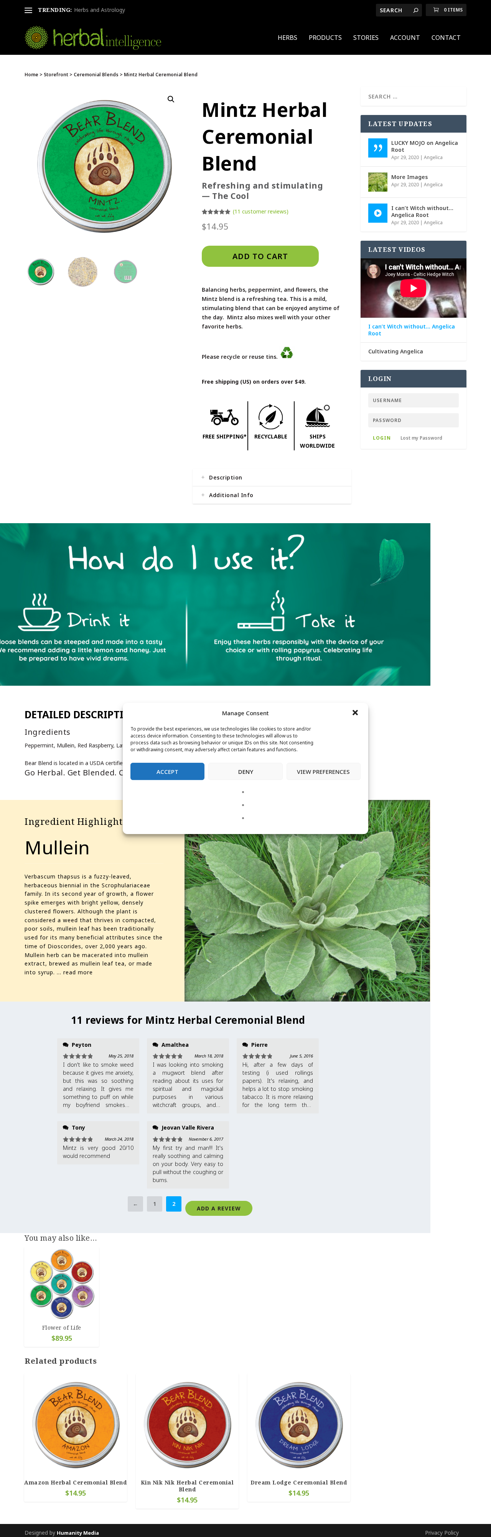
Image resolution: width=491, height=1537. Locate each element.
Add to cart (260, 256)
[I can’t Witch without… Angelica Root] (377, 213)
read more (78, 972)
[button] (356, 713)
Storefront (56, 74)
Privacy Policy (442, 1532)
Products (325, 38)
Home (31, 74)
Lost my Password (421, 438)
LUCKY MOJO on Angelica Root (424, 146)
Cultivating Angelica (395, 351)
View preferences (323, 771)
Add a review (219, 1208)
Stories (366, 38)
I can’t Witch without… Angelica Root (422, 211)
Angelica (433, 157)
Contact (446, 38)
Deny (245, 771)
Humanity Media (78, 1532)
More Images (409, 177)
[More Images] (377, 182)
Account (405, 38)
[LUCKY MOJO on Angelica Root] (377, 148)
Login (382, 438)
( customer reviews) (260, 211)
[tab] (272, 477)
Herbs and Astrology (99, 9)
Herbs (287, 38)
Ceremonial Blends (96, 74)
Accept (167, 771)
